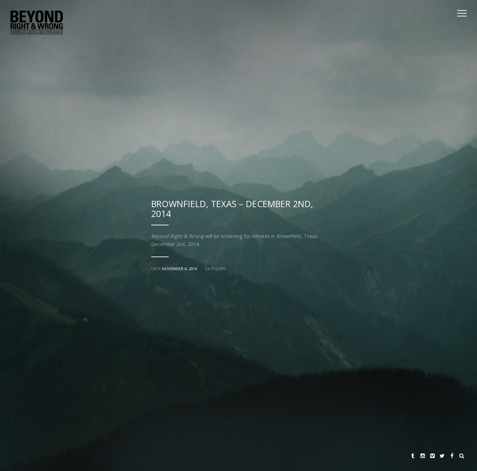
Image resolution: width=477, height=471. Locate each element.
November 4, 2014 (179, 268)
